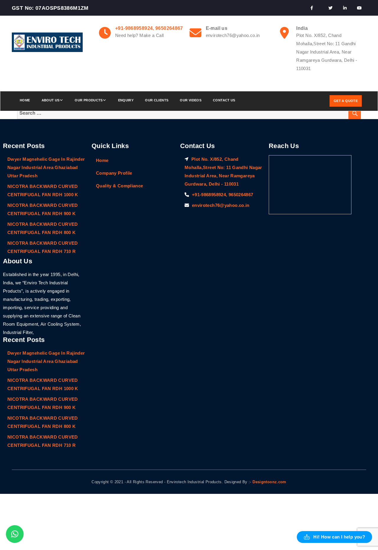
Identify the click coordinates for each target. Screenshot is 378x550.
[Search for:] (182, 113)
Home (25, 100)
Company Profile (114, 173)
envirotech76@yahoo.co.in (221, 205)
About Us (51, 100)
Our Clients (156, 100)
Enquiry (126, 100)
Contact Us (224, 100)
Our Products (89, 100)
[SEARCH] (354, 113)
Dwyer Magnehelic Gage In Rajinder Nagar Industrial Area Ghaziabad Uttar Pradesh (46, 167)
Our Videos (190, 100)
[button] (334, 537)
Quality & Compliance (119, 185)
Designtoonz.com (269, 482)
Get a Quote (346, 101)
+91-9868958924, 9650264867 (149, 28)
